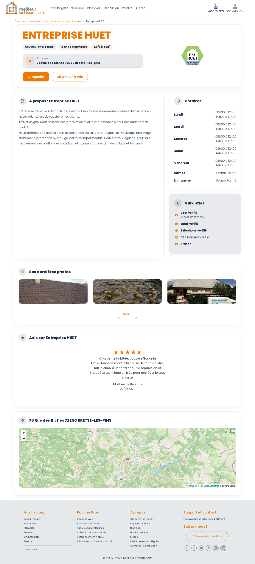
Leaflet (195, 485)
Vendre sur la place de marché (94, 541)
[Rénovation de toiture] (53, 291)
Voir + (127, 314)
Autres (140, 8)
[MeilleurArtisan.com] (25, 8)
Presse (134, 536)
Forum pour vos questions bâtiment (204, 519)
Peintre (127, 8)
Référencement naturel (90, 536)
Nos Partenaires (139, 532)
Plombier (93, 8)
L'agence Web (85, 519)
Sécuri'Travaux (32, 519)
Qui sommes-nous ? (142, 519)
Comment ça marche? (143, 545)
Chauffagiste (58, 8)
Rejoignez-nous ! (140, 523)
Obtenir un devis (70, 77)
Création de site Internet (91, 532)
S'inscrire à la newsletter (208, 536)
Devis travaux (32, 549)
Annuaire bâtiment (88, 523)
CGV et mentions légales (145, 541)
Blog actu (135, 528)
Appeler (38, 77)
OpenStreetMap (212, 485)
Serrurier (77, 8)
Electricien (111, 8)
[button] (24, 433)
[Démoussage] (127, 291)
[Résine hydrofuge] (201, 291)
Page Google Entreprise (90, 528)
